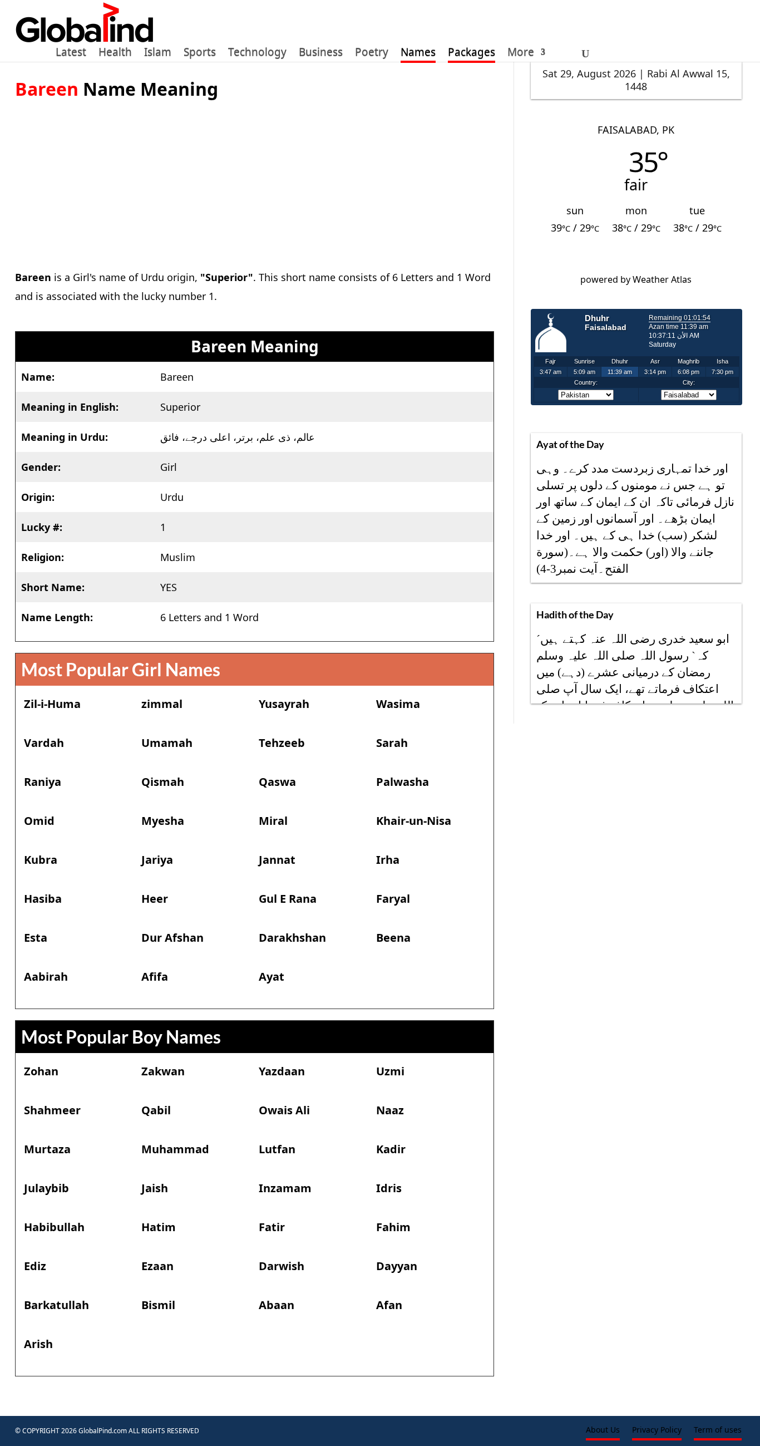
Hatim (158, 1226)
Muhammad (175, 1149)
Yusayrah (284, 703)
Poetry (371, 54)
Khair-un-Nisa (413, 820)
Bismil (158, 1304)
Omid (39, 820)
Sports (200, 54)
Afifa (154, 976)
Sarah (392, 742)
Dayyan (396, 1265)
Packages (471, 54)
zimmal (161, 703)
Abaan (276, 1304)
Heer (154, 898)
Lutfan (277, 1149)
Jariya (157, 859)
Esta (35, 937)
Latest (71, 54)
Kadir (391, 1149)
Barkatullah (56, 1304)
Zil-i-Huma (52, 703)
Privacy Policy (657, 1430)
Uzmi (390, 1071)
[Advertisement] (254, 179)
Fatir (272, 1226)
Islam (157, 54)
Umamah (167, 742)
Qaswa (277, 781)
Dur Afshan (172, 937)
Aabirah (46, 976)
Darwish (281, 1265)
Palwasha (402, 781)
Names (418, 54)
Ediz (35, 1265)
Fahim (393, 1226)
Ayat (271, 976)
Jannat (277, 859)
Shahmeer (52, 1110)
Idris (389, 1188)
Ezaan (157, 1265)
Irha (387, 859)
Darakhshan (292, 937)
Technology (257, 54)
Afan (389, 1304)
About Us (603, 1430)
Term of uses (718, 1430)
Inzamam (285, 1188)
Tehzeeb (282, 742)
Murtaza (47, 1149)
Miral (273, 820)
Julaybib (46, 1188)
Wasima (398, 703)
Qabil (156, 1110)
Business (321, 54)
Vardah (44, 742)
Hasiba (43, 898)
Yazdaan (282, 1071)
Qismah (162, 781)
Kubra (40, 859)
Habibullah (54, 1226)
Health (115, 54)
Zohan (41, 1071)
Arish (38, 1343)
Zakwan (163, 1071)
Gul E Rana (288, 898)
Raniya (42, 781)
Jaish (154, 1188)
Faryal (393, 898)
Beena (393, 937)
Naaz (390, 1110)
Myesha (162, 820)
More (520, 54)
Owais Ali (284, 1110)
